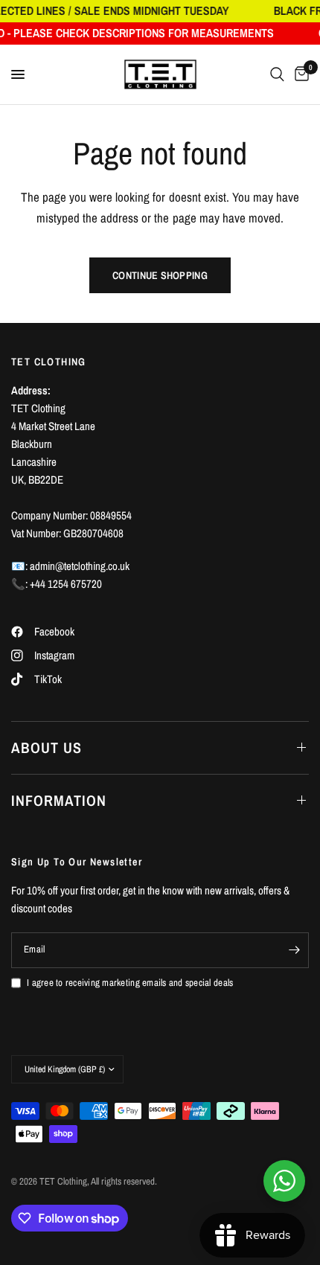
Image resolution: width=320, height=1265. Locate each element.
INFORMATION (58, 800)
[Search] (277, 74)
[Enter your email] (294, 950)
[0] (299, 74)
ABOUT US (46, 747)
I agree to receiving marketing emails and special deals (130, 982)
